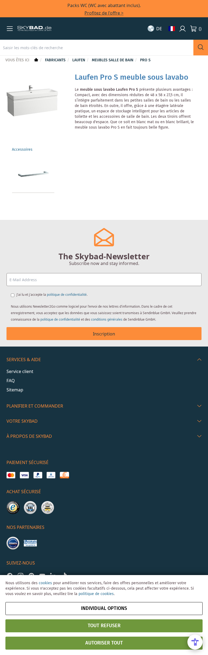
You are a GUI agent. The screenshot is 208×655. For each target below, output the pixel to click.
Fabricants (56, 60)
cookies (45, 583)
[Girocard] (51, 475)
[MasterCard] (10, 475)
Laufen (79, 60)
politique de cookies (96, 594)
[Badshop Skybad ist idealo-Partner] (13, 543)
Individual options (104, 608)
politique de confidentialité (67, 294)
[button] (9, 28)
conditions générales (106, 319)
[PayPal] (37, 475)
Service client (19, 371)
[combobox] (96, 47)
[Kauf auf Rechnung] (64, 475)
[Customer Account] (182, 28)
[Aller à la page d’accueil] (35, 60)
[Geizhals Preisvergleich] (30, 543)
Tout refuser (104, 626)
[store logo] (34, 28)
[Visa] (24, 475)
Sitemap (14, 390)
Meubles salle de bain (113, 60)
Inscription (104, 334)
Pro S (145, 60)
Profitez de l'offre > (103, 13)
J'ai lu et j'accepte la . (52, 294)
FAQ (10, 381)
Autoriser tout (104, 643)
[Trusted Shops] (13, 507)
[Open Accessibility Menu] (195, 642)
